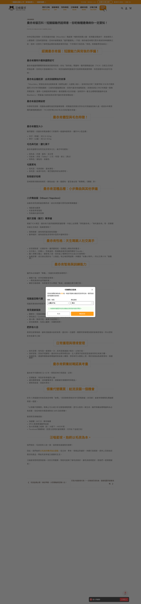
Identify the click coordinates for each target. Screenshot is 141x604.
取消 (58, 314)
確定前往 (82, 314)
